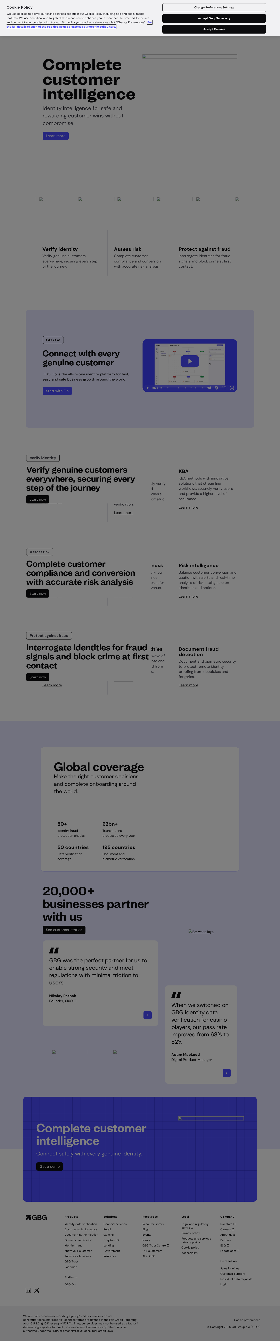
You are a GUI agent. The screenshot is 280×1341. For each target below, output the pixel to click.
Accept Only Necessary (214, 18)
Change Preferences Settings (214, 7)
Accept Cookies (214, 29)
